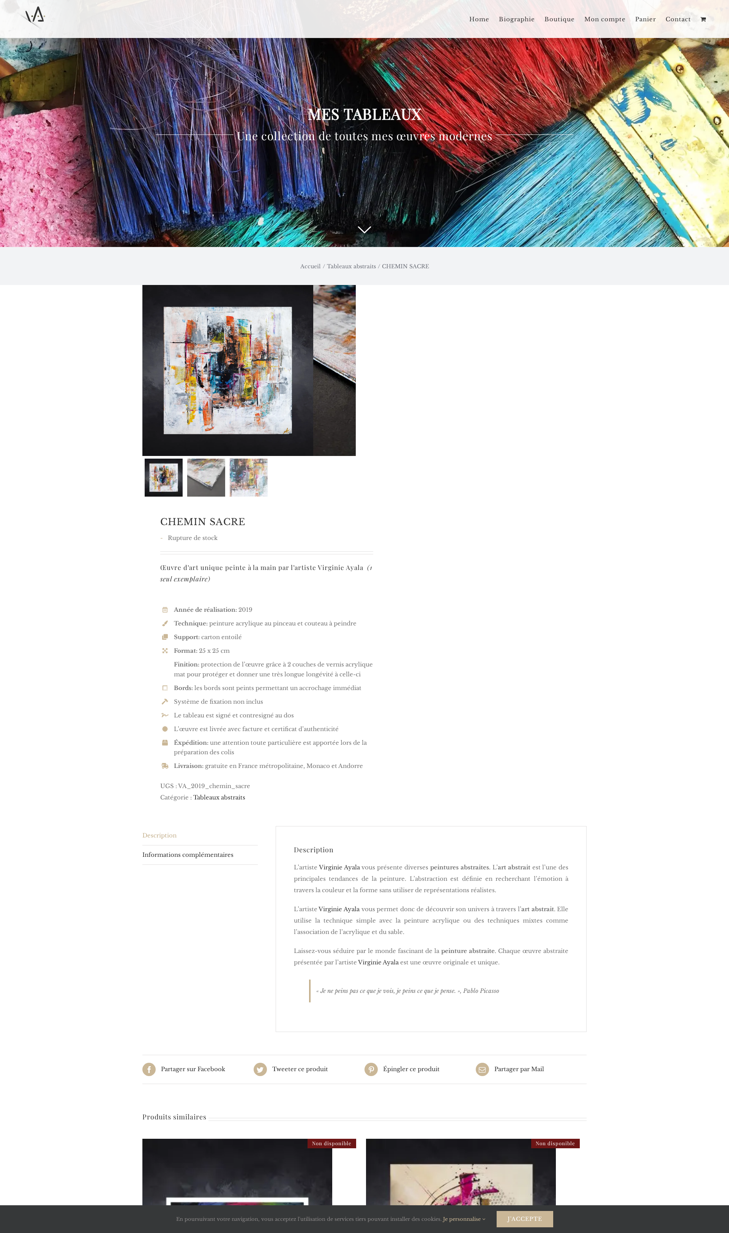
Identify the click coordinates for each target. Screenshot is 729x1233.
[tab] (200, 835)
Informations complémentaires (188, 854)
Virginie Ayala (340, 567)
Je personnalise (462, 1219)
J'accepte (525, 1219)
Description (159, 835)
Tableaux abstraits (219, 797)
